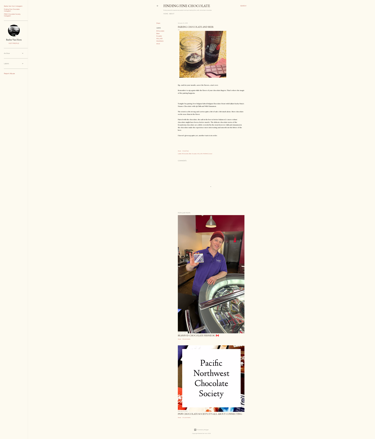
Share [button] (158, 23)
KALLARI (159, 38)
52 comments (186, 339)
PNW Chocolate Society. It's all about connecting (210, 413)
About (171, 14)
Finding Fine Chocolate (186, 6)
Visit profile (14, 43)
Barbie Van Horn (14, 39)
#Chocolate (160, 31)
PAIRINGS (159, 41)
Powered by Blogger (203, 429)
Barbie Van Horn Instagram (13, 6)
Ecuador (159, 36)
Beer (158, 33)
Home (165, 14)
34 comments (186, 417)
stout (158, 44)
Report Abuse (9, 73)
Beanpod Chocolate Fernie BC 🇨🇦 (198, 335)
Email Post (186, 151)
